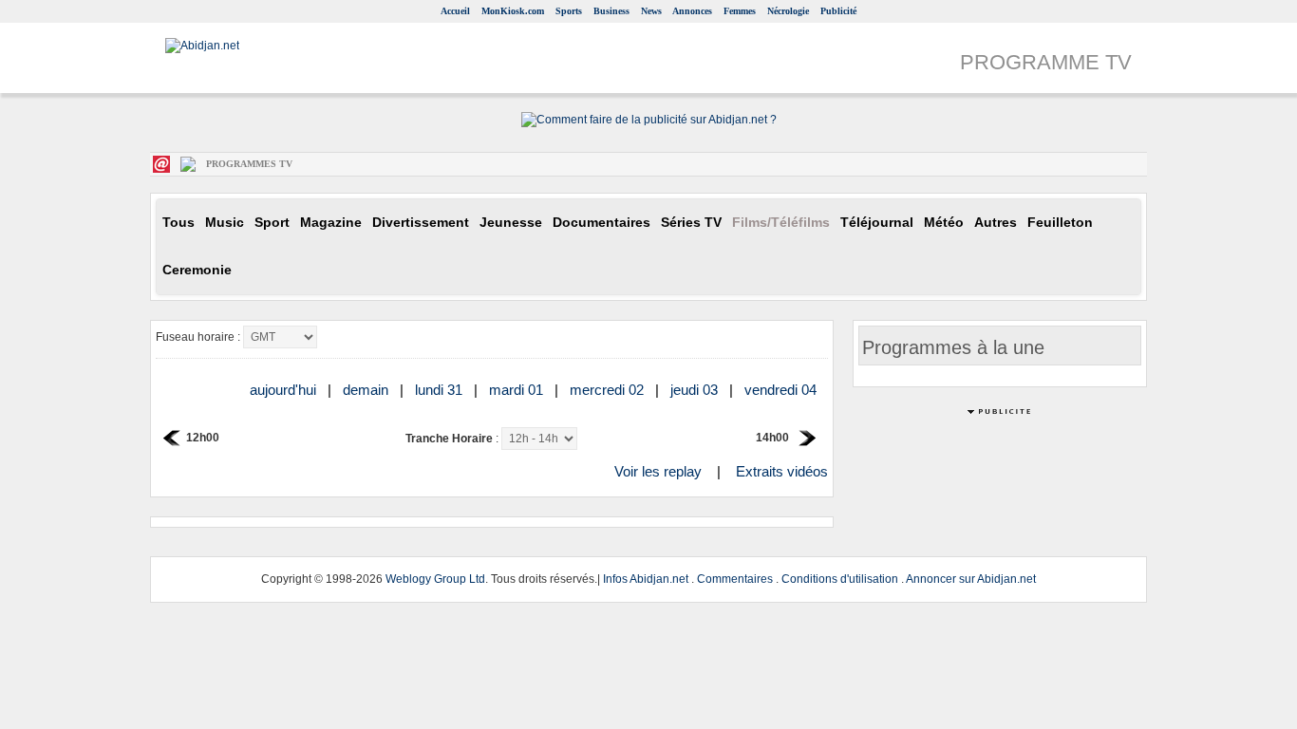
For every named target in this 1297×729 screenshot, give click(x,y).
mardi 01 (518, 390)
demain (367, 390)
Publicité (838, 11)
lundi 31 (440, 390)
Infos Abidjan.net (645, 579)
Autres (995, 222)
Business (611, 11)
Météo (944, 222)
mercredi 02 (609, 390)
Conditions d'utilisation (839, 579)
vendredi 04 (782, 390)
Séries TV (691, 222)
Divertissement (420, 222)
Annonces (692, 11)
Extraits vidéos (782, 471)
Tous (178, 222)
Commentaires (735, 579)
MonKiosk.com (512, 11)
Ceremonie (197, 270)
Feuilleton (1060, 222)
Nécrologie (788, 11)
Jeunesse (510, 222)
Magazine (331, 222)
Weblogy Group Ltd (435, 579)
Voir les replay (658, 471)
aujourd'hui (285, 390)
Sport (272, 222)
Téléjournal (876, 222)
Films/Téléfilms (781, 222)
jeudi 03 (696, 390)
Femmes (740, 11)
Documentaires (601, 222)
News (651, 11)
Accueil (455, 11)
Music (224, 222)
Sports (568, 11)
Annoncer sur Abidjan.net (971, 579)
